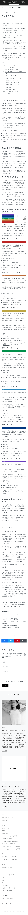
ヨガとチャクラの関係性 (9, 67)
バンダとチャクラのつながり (10, 65)
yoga (14, 12)
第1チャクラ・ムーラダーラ (12, 76)
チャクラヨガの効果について (12, 69)
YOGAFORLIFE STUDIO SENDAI (9, 605)
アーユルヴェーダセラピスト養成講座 (11, 846)
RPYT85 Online (5, 831)
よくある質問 (6, 94)
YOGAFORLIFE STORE (7, 867)
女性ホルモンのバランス (8, 517)
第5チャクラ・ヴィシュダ (12, 85)
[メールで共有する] (23, 640)
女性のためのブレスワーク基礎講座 (10, 627)
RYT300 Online (5, 828)
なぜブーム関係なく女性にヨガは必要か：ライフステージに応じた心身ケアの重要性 (14, 3)
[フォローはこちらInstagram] (2, 903)
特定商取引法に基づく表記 (8, 888)
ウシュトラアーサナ (19, 420)
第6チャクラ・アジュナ (12, 87)
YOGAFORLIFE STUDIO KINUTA (9, 857)
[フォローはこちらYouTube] (6, 903)
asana (4, 727)
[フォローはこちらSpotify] (10, 903)
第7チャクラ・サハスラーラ (13, 89)
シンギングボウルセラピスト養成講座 (11, 849)
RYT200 (19, 603)
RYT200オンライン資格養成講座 (9, 618)
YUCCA (8, 603)
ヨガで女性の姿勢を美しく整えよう (13, 730)
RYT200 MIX (4, 825)
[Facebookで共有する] (5, 640)
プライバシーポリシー (14, 655)
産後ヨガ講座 (5, 833)
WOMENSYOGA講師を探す (8, 875)
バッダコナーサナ (10, 269)
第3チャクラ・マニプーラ (12, 80)
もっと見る (4, 751)
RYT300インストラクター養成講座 (10, 620)
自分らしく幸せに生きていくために (12, 91)
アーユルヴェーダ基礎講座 (8, 844)
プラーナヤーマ (10, 151)
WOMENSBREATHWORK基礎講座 (10, 841)
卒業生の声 (4, 820)
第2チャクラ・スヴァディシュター (14, 78)
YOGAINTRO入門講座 (7, 838)
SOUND (3, 883)
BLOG (3, 877)
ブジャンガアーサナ (17, 383)
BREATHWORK (5, 885)
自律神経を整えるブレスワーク (12, 786)
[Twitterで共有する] (11, 640)
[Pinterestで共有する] (17, 640)
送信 (5, 685)
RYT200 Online (5, 823)
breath (4, 783)
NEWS (3, 880)
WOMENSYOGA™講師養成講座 (9, 625)
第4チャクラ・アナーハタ (12, 82)
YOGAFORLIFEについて (7, 818)
